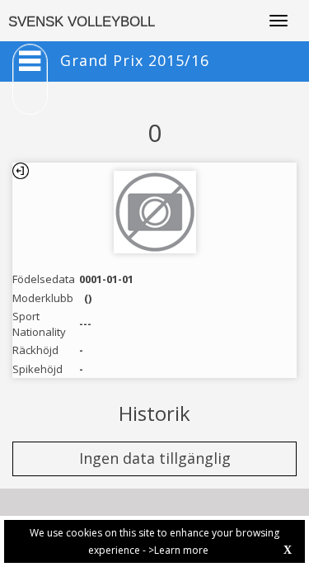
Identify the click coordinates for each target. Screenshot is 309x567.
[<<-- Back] (20, 171)
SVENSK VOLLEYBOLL (81, 22)
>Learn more (178, 550)
